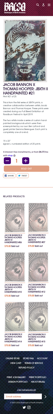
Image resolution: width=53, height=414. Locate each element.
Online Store (13, 358)
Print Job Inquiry (16, 377)
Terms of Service (34, 362)
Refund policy (26, 367)
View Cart (15, 362)
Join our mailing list (26, 390)
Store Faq (28, 358)
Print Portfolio (37, 377)
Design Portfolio (18, 381)
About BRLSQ (38, 381)
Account (42, 358)
